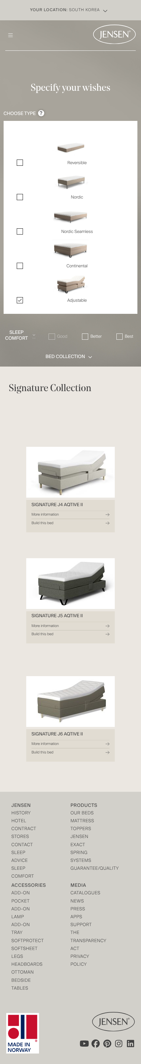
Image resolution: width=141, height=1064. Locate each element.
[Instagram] (119, 1043)
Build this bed (42, 523)
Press (77, 909)
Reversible (77, 163)
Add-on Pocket (20, 897)
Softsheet (24, 949)
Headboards (26, 965)
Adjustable (77, 300)
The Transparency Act (85, 941)
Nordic (77, 197)
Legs (17, 957)
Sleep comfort (22, 873)
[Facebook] (95, 1043)
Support (81, 925)
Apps (76, 917)
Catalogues (85, 893)
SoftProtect (26, 941)
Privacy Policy (79, 961)
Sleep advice (19, 857)
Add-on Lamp (20, 913)
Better (96, 336)
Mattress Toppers (82, 825)
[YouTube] (84, 1043)
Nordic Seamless (77, 232)
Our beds (82, 813)
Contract (23, 829)
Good (62, 336)
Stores (20, 837)
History (21, 813)
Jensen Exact (79, 841)
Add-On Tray (20, 929)
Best (129, 336)
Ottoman (22, 973)
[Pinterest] (107, 1043)
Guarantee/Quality (85, 869)
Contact (22, 845)
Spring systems (80, 857)
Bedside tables (21, 985)
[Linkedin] (131, 1043)
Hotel (18, 821)
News (77, 902)
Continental (77, 266)
